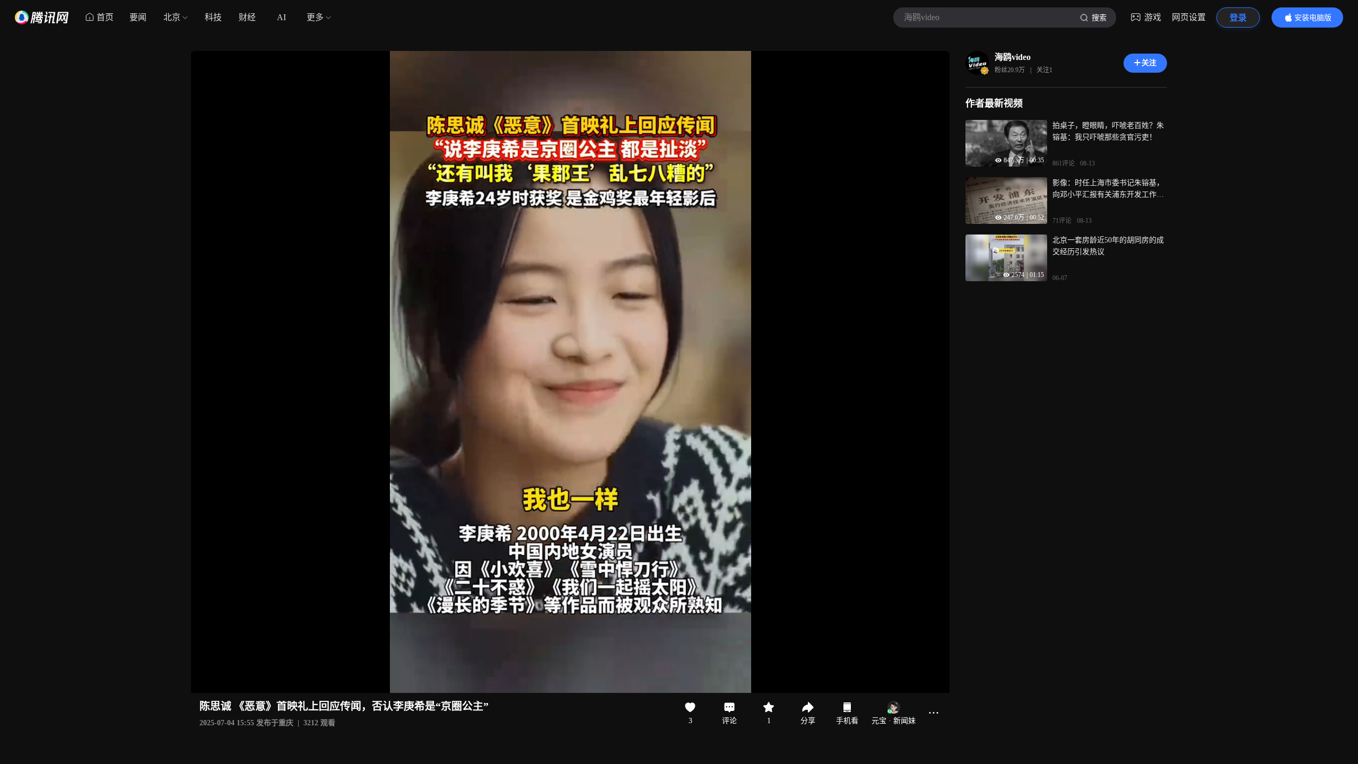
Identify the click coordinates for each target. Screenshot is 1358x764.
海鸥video (1013, 57)
